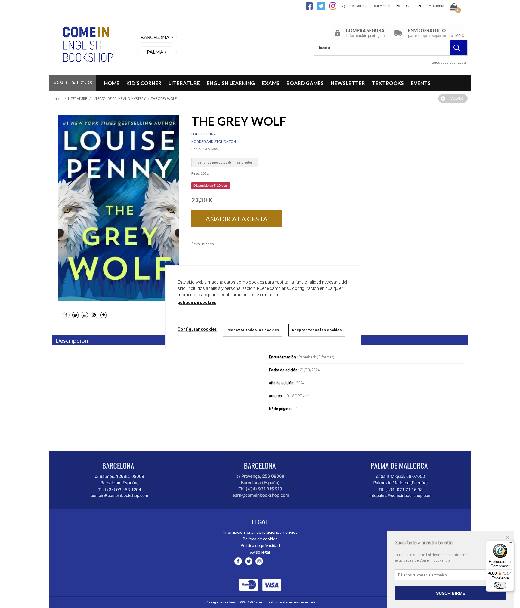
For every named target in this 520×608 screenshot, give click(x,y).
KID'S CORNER (144, 83)
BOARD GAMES (305, 83)
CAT (409, 6)
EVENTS (421, 83)
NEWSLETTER (348, 83)
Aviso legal (260, 551)
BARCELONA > (157, 37)
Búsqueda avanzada (449, 62)
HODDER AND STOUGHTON (213, 141)
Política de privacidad (260, 545)
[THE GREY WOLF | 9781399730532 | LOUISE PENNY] (118, 208)
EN (420, 6)
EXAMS (271, 83)
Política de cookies (260, 538)
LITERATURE (184, 83)
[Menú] (510, 544)
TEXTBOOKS (388, 83)
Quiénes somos (354, 6)
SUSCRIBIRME (450, 593)
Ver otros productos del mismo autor (225, 162)
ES (398, 6)
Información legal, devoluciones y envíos (260, 532)
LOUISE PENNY (203, 134)
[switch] (500, 585)
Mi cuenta (436, 6)
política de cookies (197, 302)
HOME (111, 83)
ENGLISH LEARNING (231, 83)
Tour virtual (381, 6)
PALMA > (157, 51)
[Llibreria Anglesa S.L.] (87, 71)
